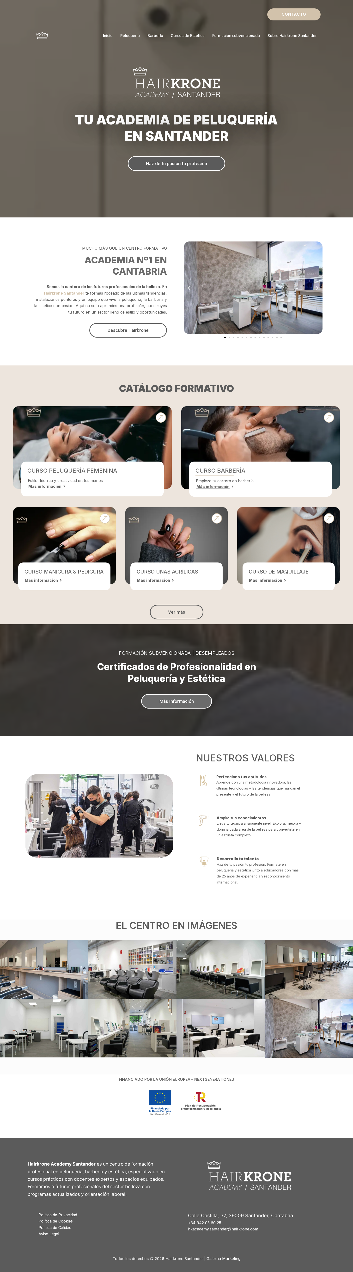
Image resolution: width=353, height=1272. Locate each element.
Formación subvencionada (236, 35)
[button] (294, 14)
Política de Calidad (54, 1227)
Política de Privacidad (57, 1214)
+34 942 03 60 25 (204, 1222)
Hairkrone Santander (64, 293)
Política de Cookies (55, 1221)
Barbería (155, 35)
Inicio (108, 35)
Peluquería (130, 35)
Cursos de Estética (188, 35)
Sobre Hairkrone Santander (292, 35)
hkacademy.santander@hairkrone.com (223, 1229)
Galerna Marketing (223, 1258)
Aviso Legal (48, 1233)
